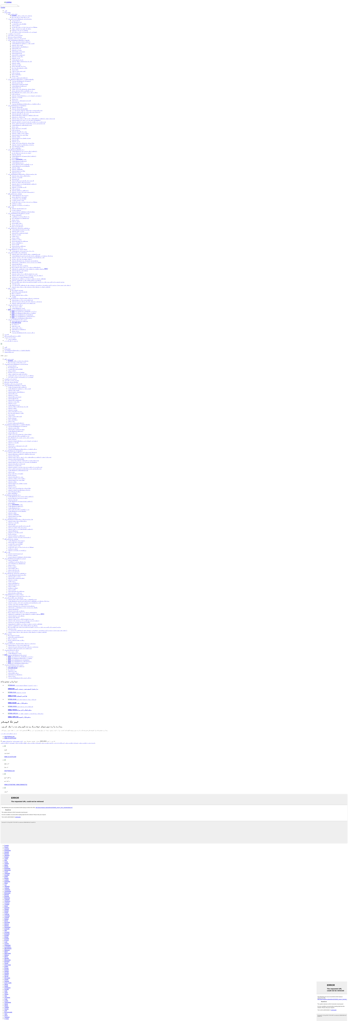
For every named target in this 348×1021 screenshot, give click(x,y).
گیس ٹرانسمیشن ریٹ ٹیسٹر (21, 100)
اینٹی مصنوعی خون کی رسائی (22, 259)
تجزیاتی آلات (12, 14)
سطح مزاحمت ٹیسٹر (18, 170)
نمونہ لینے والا (17, 290)
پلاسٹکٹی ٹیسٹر (17, 169)
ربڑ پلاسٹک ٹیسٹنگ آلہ (16, 149)
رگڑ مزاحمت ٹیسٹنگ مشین (21, 229)
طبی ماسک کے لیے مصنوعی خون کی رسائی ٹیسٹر (28, 257)
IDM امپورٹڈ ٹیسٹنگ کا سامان (19, 309)
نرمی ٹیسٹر (16, 58)
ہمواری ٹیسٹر (17, 50)
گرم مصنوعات (18, 741)
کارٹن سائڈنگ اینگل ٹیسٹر (22, 61)
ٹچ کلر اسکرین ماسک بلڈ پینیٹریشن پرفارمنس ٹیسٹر (31, 286)
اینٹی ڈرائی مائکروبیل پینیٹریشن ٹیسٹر (27, 275)
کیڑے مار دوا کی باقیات (17, 38)
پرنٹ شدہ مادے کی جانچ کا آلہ (19, 228)
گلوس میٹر (15, 244)
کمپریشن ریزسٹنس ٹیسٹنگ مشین (23, 43)
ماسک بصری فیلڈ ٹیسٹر (20, 270)
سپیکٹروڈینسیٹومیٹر (20, 241)
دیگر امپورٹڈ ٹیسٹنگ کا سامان (23, 332)
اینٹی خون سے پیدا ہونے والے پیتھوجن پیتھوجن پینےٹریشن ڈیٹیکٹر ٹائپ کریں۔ (41, 285)
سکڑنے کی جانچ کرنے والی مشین (23, 143)
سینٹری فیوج (16, 210)
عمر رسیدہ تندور (18, 200)
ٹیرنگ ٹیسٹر (16, 48)
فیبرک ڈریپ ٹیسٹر (18, 117)
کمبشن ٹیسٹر (16, 154)
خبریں (6, 334)
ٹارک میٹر (15, 102)
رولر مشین (15, 236)
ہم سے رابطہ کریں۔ (11, 340)
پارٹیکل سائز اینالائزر (21, 216)
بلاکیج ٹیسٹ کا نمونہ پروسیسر (23, 277)
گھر (5, 10)
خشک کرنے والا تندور (19, 23)
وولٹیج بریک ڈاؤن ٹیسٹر (21, 205)
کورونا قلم (16, 326)
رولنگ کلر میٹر (17, 242)
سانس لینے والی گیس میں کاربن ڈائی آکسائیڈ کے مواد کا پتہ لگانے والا (38, 282)
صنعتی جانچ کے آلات (15, 193)
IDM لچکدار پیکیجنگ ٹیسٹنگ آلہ (24, 313)
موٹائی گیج (16, 72)
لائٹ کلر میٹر (16, 215)
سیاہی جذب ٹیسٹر (18, 231)
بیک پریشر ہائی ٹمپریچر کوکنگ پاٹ (25, 92)
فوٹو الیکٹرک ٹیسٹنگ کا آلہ (18, 213)
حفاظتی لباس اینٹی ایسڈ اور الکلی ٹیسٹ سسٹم (29, 278)
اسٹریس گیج (16, 221)
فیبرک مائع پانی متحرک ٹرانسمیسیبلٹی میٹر (28, 123)
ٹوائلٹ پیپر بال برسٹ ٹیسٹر (22, 300)
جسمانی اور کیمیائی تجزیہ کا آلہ (24, 32)
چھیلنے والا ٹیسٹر (18, 54)
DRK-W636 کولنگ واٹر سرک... (20, 710)
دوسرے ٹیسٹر (16, 172)
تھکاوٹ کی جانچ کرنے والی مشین (23, 89)
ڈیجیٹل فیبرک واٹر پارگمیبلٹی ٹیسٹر (26, 112)
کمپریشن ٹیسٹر (17, 45)
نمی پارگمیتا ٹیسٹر (19, 131)
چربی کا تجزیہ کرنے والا (20, 17)
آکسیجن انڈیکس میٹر (19, 128)
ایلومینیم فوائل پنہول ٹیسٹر (23, 192)
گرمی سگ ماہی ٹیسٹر (19, 187)
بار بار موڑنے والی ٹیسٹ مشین (23, 251)
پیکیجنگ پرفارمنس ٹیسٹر (21, 175)
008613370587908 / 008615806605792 (15, 784)
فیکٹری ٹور (12, 339)
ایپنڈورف (15, 324)
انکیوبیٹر (16, 25)
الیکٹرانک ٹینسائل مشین (21, 41)
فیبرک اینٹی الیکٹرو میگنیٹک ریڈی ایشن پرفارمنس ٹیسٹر (33, 118)
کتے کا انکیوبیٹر (34, 743)
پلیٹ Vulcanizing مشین (19, 159)
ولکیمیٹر (15, 157)
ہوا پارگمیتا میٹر (19, 66)
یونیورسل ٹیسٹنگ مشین (20, 195)
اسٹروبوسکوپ (17, 203)
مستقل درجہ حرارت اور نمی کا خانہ (24, 27)
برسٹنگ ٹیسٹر (17, 185)
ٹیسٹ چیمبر (16, 20)
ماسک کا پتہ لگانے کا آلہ (17, 252)
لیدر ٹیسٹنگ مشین (18, 308)
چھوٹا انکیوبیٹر (71, 743)
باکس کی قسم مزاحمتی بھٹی (21, 28)
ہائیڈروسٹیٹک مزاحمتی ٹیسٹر (23, 144)
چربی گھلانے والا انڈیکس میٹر (22, 90)
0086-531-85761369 (10, 738)
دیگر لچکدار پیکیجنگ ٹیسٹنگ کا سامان (26, 103)
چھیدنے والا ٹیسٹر (18, 51)
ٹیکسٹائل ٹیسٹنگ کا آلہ (17, 105)
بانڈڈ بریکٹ (16, 293)
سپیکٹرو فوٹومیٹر (19, 246)
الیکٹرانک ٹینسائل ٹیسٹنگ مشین (24, 156)
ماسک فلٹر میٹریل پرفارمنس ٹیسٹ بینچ (26, 267)
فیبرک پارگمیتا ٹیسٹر (20, 113)
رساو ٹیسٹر (16, 283)
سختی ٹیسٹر (16, 63)
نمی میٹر (15, 76)
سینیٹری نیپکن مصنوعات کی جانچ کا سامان (23, 298)
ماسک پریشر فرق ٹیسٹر (20, 265)
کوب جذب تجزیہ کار (18, 71)
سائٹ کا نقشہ (7, 741)
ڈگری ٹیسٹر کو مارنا (19, 68)
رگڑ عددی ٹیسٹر (17, 56)
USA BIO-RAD (16, 322)
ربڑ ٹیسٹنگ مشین (18, 162)
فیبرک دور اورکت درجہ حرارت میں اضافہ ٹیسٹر (29, 121)
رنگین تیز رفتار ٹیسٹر (20, 133)
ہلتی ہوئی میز (17, 306)
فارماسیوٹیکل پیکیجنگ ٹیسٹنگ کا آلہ (22, 174)
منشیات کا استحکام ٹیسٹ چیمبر (23, 211)
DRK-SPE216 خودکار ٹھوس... (19, 717)
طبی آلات (11, 206)
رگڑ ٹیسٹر (15, 139)
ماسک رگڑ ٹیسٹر (17, 272)
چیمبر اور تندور (14, 33)
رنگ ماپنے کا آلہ (18, 146)
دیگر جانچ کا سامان (15, 304)
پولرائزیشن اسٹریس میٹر (21, 182)
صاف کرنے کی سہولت (15, 36)
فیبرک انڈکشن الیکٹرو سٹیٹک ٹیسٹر (25, 115)
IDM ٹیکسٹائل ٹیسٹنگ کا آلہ (22, 314)
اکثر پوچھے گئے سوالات (12, 335)
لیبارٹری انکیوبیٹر (87, 743)
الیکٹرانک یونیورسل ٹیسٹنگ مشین (24, 151)
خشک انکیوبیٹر (21, 743)
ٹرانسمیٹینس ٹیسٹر (19, 208)
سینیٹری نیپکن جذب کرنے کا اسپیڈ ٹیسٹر (27, 301)
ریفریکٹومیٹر (17, 223)
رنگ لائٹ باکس (16, 74)
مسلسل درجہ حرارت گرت (20, 30)
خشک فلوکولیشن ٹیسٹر (20, 108)
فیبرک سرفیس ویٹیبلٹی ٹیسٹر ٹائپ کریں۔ (27, 110)
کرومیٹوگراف (17, 22)
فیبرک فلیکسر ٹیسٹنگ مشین (22, 125)
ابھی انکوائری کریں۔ (9, 733)
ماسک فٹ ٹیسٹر (17, 264)
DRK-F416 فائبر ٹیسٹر (17, 696)
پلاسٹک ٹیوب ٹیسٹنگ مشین (21, 166)
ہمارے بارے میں (10, 337)
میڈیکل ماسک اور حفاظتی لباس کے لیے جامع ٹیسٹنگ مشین (32, 255)
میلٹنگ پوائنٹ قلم (19, 329)
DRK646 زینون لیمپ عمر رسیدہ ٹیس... (23, 689)
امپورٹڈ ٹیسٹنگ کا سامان (17, 319)
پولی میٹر (15, 219)
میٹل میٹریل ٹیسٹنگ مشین (17, 249)
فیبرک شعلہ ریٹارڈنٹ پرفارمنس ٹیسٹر (26, 254)
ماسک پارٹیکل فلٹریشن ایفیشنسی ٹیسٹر (26, 280)
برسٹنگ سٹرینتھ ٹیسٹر (20, 46)
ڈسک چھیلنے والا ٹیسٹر (20, 84)
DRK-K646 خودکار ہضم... (18, 703)
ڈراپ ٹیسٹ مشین (17, 59)
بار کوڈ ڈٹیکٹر (17, 247)
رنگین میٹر (16, 237)
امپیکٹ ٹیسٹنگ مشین (19, 86)
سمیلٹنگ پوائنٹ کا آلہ (20, 218)
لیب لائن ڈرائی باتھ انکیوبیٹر (53, 743)
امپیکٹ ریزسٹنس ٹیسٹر (20, 190)
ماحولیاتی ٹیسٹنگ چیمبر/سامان (20, 19)
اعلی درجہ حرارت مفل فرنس (21, 152)
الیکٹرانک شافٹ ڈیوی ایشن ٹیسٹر (24, 184)
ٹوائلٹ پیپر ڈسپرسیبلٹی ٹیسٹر (23, 303)
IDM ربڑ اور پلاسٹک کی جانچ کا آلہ (24, 311)
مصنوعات (7, 12)
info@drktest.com (9, 736)
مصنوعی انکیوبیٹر (8, 743)
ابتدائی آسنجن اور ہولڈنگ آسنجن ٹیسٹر (27, 95)
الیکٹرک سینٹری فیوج (20, 77)
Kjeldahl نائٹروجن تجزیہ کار (22, 15)
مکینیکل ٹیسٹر (17, 107)
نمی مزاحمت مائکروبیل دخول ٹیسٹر (25, 273)
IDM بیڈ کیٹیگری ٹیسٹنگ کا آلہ (23, 316)
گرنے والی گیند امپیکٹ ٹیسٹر (23, 180)
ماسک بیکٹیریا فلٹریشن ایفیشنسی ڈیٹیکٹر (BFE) (30, 269)
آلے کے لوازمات (17, 226)
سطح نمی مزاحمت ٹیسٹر (20, 135)
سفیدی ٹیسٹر (16, 64)
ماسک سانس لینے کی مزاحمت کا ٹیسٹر (25, 260)
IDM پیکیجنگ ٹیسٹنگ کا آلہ (22, 318)
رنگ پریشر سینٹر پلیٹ (20, 295)
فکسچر (14, 296)
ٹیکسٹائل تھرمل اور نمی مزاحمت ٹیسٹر (26, 120)
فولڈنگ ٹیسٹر (17, 53)
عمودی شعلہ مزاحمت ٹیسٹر (21, 138)
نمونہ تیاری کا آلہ (15, 35)
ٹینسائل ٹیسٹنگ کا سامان (21, 81)
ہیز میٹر (15, 99)
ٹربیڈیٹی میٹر (17, 224)
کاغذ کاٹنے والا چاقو (19, 291)
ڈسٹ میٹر (15, 69)
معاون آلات (12, 288)
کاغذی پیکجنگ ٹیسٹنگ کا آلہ (18, 40)
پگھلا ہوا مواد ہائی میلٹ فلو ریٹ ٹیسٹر (26, 262)
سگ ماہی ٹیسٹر (17, 97)
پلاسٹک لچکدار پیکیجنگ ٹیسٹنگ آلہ (21, 79)
